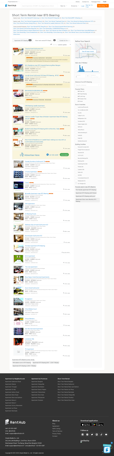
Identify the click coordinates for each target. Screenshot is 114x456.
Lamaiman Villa (29, 338)
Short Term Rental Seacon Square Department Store (28, 30)
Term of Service (57, 430)
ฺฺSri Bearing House (30, 213)
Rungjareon (28, 298)
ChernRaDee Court (31, 308)
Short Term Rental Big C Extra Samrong (51, 32)
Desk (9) (80, 137)
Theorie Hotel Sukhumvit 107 (34, 48)
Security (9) (81, 152)
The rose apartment (31, 266)
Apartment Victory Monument (13, 405)
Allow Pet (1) (81, 129)
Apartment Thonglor (11, 386)
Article (77, 1)
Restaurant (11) (81, 180)
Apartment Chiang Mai (37, 383)
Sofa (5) (80, 135)
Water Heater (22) (82, 123)
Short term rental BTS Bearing (43, 40)
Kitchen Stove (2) (82, 140)
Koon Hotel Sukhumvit (32, 287)
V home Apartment (31, 171)
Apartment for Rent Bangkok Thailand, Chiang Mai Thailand (13, 5)
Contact (54, 435)
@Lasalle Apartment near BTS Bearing (36, 193)
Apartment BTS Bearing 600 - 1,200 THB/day (46, 362)
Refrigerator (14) (82, 118)
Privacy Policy (56, 433)
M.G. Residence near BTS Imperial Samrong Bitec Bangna (42, 65)
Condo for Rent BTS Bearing (68, 40)
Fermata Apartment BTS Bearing (35, 245)
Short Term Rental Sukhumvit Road (76, 22)
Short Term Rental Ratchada (66, 391)
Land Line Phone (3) (83, 106)
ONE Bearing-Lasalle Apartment (35, 105)
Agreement (55, 425)
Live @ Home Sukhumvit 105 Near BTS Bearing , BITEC (42, 75)
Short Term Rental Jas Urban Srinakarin (56, 30)
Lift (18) (80, 174)
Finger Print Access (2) (84, 149)
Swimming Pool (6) (82, 163)
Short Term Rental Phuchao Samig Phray (24, 22)
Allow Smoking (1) (82, 132)
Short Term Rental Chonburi (65, 397)
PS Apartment (29, 348)
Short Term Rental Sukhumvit (66, 383)
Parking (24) (81, 160)
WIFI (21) (80, 126)
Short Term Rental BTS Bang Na (50, 17)
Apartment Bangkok (37, 381)
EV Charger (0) (82, 183)
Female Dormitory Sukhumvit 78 (35, 161)
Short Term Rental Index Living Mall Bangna (82, 30)
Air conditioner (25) (83, 109)
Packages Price (95, 1)
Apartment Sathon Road (12, 391)
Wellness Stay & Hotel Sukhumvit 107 (36, 224)
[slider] (76, 72)
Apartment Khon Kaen (37, 394)
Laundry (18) (81, 169)
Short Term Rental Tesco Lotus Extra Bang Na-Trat (79, 32)
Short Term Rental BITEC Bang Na (36, 26)
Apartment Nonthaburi (37, 386)
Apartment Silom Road (11, 394)
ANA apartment (30, 203)
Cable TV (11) (81, 115)
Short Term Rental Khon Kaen (66, 399)
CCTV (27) (80, 155)
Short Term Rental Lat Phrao (66, 389)
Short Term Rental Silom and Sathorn (68, 386)
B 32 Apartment (30, 255)
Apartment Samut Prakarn (38, 389)
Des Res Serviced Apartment (34, 328)
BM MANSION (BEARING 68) (34, 90)
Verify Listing (56, 428)
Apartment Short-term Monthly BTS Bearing (86, 200)
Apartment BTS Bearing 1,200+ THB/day (24, 365)
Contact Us (85, 1)
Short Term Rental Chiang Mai (66, 394)
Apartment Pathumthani (38, 391)
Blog (53, 423)
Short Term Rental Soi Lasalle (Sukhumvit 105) (50, 22)
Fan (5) (79, 112)
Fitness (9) (80, 166)
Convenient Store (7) (83, 177)
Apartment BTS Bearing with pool (85, 195)
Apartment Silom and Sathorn (13, 397)
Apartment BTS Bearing (21, 40)
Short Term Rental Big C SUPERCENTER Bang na (52, 28)
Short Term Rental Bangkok (65, 381)
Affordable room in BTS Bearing (22, 362)
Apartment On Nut (10, 389)
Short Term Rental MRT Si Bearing (71, 17)
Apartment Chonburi (37, 399)
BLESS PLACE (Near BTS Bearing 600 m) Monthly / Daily (42, 128)
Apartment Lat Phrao (11, 407)
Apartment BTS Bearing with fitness (86, 192)
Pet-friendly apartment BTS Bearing (86, 189)
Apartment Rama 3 (10, 402)
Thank (27, 182)
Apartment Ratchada (11, 410)
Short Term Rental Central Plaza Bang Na (24, 28)
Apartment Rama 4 (10, 399)
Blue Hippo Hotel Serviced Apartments (37, 276)
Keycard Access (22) (83, 146)
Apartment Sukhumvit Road (13, 381)
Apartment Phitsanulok (37, 397)
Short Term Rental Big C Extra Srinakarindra (25, 32)
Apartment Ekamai (10, 383)
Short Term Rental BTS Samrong (30, 17)
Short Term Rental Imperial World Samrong (60, 26)
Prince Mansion (30, 318)
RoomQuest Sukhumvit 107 (33, 235)
